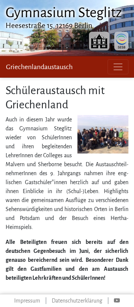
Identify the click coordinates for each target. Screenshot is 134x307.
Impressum (27, 301)
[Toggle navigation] (118, 66)
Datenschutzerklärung (77, 301)
